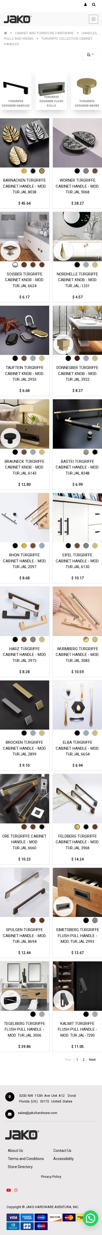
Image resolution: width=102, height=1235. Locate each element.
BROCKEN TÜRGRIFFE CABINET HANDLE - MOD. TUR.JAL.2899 (24, 748)
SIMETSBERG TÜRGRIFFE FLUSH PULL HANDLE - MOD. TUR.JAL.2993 (77, 935)
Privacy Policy (51, 1177)
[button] (90, 54)
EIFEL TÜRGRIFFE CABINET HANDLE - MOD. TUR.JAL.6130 (77, 561)
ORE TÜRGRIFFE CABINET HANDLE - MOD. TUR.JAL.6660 (24, 842)
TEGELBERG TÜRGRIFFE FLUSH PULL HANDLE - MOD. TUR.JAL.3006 (24, 1029)
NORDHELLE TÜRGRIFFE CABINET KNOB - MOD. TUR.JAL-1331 (77, 280)
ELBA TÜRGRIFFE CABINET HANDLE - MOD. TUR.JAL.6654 (77, 748)
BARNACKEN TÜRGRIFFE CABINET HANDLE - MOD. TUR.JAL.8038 (24, 186)
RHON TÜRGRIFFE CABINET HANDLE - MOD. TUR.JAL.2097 (24, 561)
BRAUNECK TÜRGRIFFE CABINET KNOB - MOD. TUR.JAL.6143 (24, 467)
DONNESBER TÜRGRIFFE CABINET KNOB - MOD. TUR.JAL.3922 (77, 373)
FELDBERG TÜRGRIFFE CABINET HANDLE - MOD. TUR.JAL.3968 (77, 842)
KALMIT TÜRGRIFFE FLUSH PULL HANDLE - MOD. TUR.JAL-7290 (77, 1029)
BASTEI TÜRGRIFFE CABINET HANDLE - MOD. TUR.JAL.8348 (77, 467)
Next (92, 1059)
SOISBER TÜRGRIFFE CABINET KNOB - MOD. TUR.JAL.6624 (24, 280)
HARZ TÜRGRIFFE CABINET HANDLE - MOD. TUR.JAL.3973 (24, 655)
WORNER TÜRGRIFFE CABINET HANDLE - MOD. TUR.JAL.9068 (77, 186)
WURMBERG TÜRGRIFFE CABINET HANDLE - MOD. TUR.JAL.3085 (77, 655)
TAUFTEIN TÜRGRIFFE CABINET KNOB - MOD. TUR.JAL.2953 (24, 373)
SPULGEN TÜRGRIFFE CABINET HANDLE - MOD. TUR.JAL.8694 (24, 935)
